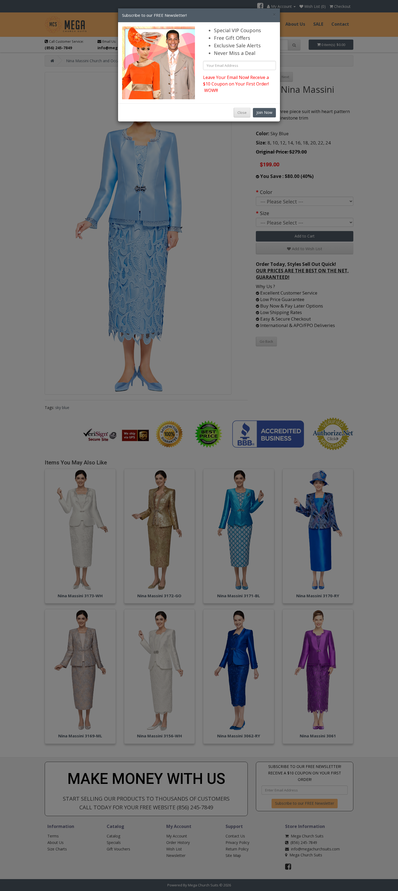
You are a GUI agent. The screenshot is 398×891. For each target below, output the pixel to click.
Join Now (264, 112)
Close (242, 112)
